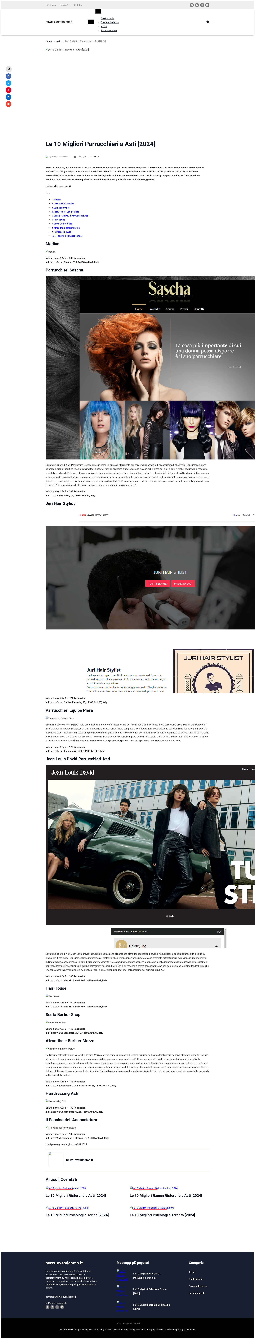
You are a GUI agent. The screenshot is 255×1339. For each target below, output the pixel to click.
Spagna (181, 1329)
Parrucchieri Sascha (64, 203)
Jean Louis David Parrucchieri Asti (71, 216)
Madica (57, 200)
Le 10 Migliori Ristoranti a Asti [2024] (76, 1196)
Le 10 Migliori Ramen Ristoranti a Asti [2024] (166, 1196)
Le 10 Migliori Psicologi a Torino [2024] (77, 1215)
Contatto (77, 5)
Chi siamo (51, 5)
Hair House (59, 220)
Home (49, 41)
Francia (83, 1329)
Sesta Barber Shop (63, 224)
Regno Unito (106, 1329)
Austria (159, 1329)
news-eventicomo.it (59, 21)
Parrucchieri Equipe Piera (66, 212)
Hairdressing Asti (62, 232)
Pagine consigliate (57, 1303)
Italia (131, 1329)
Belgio (150, 1329)
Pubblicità (64, 5)
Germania (140, 1329)
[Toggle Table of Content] (48, 193)
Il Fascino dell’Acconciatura (68, 236)
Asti (58, 41)
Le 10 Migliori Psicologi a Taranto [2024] (162, 1215)
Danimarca (170, 1329)
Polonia (191, 1329)
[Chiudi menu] (98, 11)
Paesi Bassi (120, 1329)
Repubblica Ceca (68, 1329)
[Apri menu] (91, 21)
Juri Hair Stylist (61, 208)
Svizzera (93, 1329)
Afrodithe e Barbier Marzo (67, 228)
